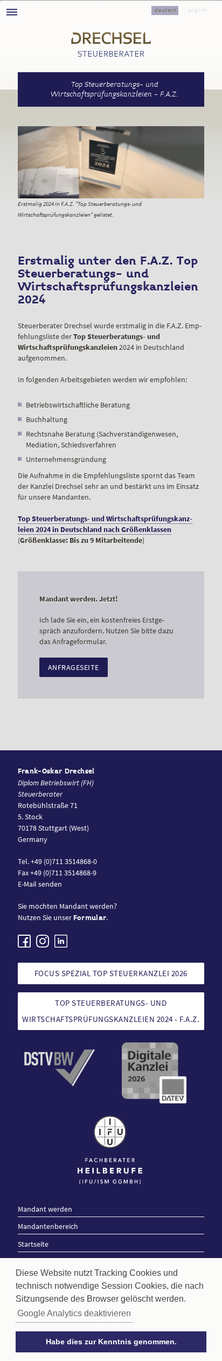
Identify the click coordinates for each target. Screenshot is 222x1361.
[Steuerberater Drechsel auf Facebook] (24, 941)
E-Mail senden (40, 884)
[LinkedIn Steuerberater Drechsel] (60, 941)
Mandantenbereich (48, 1226)
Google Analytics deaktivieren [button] (74, 1313)
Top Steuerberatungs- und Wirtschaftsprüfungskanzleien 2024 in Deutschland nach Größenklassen (105, 524)
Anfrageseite (73, 667)
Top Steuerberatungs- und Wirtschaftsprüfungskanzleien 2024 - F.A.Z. (110, 1011)
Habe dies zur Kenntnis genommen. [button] (111, 1341)
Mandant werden (45, 1209)
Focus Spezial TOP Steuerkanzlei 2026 (111, 973)
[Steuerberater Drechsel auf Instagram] (42, 941)
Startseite (33, 1244)
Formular (90, 918)
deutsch (165, 10)
